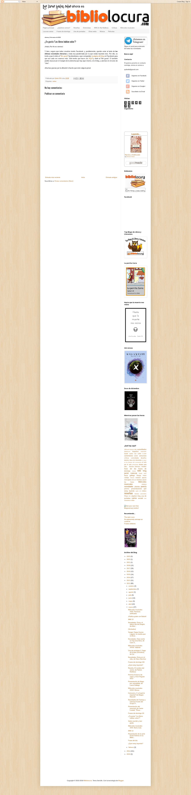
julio (130, 595)
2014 (129, 577)
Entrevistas (87, 28)
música (144, 484)
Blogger (121, 780)
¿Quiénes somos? (63, 28)
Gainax (134, 471)
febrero (131, 747)
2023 (129, 556)
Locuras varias (48, 31)
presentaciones (136, 489)
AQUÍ (91, 58)
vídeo (132, 500)
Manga (139, 475)
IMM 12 (130, 731)
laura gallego (129, 475)
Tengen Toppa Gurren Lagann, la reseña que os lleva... (137, 634)
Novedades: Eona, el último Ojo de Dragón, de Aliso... (136, 624)
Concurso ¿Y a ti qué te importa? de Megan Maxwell (136, 695)
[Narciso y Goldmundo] (136, 152)
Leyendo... (135, 134)
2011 (128, 751)
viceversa (127, 500)
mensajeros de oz (130, 480)
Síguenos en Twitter (128, 81)
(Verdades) (132, 629)
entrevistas (135, 464)
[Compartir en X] (79, 78)
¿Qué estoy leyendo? (135, 665)
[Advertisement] (81, 159)
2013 (129, 580)
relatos (144, 491)
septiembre (133, 589)
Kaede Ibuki (142, 473)
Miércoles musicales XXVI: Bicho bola (135, 727)
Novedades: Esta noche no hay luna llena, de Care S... (136, 641)
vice (145, 498)
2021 (129, 562)
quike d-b (138, 491)
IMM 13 (130, 619)
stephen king (135, 496)
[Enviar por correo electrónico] (74, 78)
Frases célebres (130, 523)
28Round (126, 449)
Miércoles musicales (127, 28)
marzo (131, 607)
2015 (129, 574)
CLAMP (144, 453)
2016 (129, 571)
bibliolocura (127, 451)
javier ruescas (130, 473)
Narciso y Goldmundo (132, 155)
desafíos (143, 458)
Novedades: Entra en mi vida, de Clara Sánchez (137, 658)
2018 (129, 565)
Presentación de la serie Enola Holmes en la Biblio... (136, 735)
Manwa (132, 477)
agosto (131, 592)
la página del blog (98, 56)
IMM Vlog (141, 471)
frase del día (130, 469)
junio (130, 598)
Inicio (83, 177)
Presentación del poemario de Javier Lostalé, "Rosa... (135, 708)
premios (126, 489)
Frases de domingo (63, 31)
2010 (129, 754)
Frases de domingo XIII (136, 662)
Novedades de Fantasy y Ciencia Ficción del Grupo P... (137, 701)
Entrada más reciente (52, 177)
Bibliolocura (88, 780)
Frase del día (132, 740)
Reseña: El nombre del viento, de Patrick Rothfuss (136, 670)
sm (130, 496)
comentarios (128, 456)
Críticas (114, 28)
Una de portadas (79, 31)
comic (136, 456)
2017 (129, 568)
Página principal (48, 28)
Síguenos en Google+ (128, 86)
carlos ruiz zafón (135, 453)
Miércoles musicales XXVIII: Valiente (135, 646)
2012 (129, 583)
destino (126, 460)
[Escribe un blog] (76, 78)
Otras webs (92, 31)
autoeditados (141, 449)
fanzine (131, 466)
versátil (140, 498)
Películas (111, 31)
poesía (143, 486)
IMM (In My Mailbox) (101, 28)
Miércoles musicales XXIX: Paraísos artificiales (135, 611)
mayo (131, 601)
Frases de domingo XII (136, 713)
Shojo (126, 496)
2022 (129, 559)
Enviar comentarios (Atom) (64, 181)
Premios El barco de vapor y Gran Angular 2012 (136, 676)
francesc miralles (140, 466)
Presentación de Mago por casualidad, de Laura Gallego (136, 683)
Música (102, 31)
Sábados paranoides (140, 493)
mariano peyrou (141, 477)
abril (130, 604)
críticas (126, 458)
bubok (126, 453)
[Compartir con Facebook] (81, 78)
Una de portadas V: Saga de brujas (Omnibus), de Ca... (137, 652)
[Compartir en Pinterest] (83, 78)
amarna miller (133, 449)
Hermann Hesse (130, 156)
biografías (135, 451)
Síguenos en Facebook (128, 75)
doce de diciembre (136, 460)
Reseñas (77, 28)
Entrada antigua (111, 177)
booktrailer (143, 451)
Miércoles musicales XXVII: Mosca (135, 689)
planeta (137, 486)
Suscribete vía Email (128, 91)
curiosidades (135, 458)
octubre (131, 586)
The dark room (129, 517)
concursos (142, 456)
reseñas (128, 493)
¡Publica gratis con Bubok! (137, 616)
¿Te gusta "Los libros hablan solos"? (135, 717)
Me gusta (64, 56)
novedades (128, 486)
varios (54, 81)
